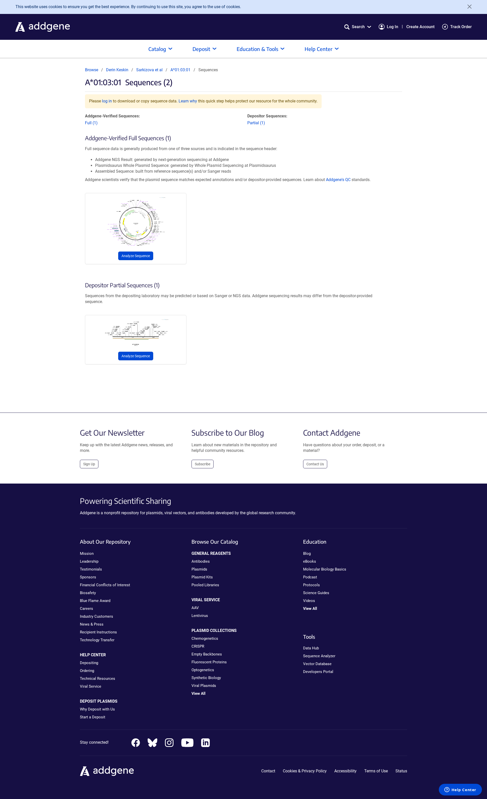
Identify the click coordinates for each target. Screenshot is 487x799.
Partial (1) (256, 122)
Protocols (311, 585)
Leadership (89, 561)
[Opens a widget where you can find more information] (460, 790)
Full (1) (91, 122)
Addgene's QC (338, 179)
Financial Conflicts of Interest (105, 585)
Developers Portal (318, 671)
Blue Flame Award (95, 600)
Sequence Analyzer (319, 656)
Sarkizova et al (150, 69)
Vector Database (317, 664)
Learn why (188, 101)
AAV (195, 608)
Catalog (157, 49)
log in (107, 101)
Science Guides (316, 593)
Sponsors (88, 577)
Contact (268, 771)
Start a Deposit (92, 717)
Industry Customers (96, 616)
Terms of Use (376, 771)
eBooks (309, 561)
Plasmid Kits (202, 577)
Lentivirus (200, 615)
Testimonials (91, 569)
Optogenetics (203, 670)
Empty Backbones (207, 654)
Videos (309, 600)
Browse (91, 69)
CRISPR (198, 646)
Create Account (420, 26)
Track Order (461, 26)
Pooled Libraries (205, 585)
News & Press (91, 624)
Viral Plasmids (204, 685)
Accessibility (345, 771)
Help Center (319, 49)
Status (401, 771)
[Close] (468, 6)
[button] (357, 26)
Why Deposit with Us (97, 709)
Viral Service (90, 686)
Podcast (310, 577)
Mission (87, 553)
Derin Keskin (117, 69)
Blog (307, 553)
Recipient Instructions (98, 632)
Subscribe (202, 464)
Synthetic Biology (206, 678)
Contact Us (315, 464)
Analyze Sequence (135, 256)
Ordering (87, 670)
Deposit (201, 49)
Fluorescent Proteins (209, 662)
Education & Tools (257, 49)
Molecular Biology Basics (324, 569)
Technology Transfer (97, 640)
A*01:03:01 (180, 69)
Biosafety (88, 593)
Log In (392, 26)
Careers (86, 608)
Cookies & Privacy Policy (305, 771)
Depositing (89, 663)
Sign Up (89, 464)
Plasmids (199, 569)
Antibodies (201, 561)
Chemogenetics (205, 638)
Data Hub (311, 648)
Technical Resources (97, 678)
